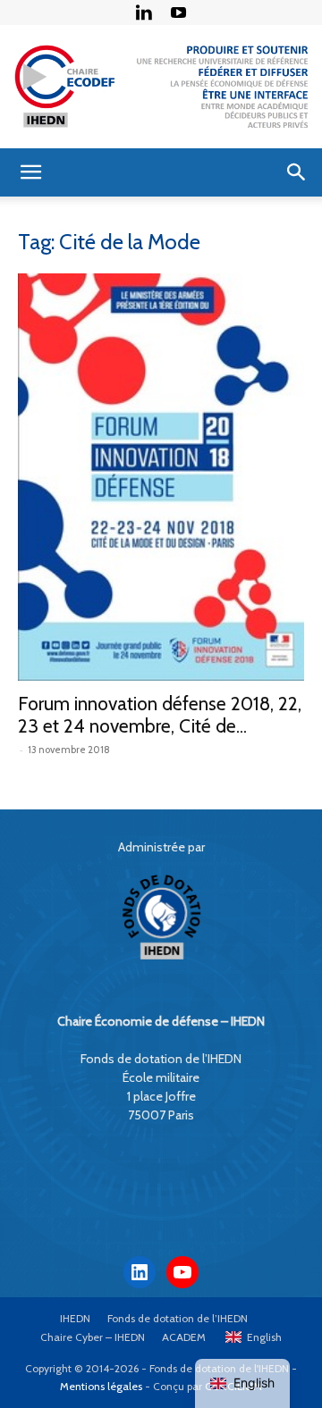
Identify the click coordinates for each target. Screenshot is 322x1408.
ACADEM (184, 1337)
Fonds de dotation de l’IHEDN (177, 1318)
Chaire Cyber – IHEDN (92, 1337)
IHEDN (75, 1318)
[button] (30, 172)
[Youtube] (178, 12)
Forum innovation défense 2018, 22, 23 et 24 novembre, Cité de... (159, 714)
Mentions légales (101, 1386)
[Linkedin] (144, 12)
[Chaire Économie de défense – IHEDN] (161, 86)
